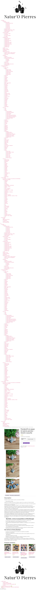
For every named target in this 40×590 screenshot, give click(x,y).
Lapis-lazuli (6, 121)
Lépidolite (6, 125)
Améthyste (6, 77)
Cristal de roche (7, 96)
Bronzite (6, 84)
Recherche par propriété (6, 179)
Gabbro (6, 102)
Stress (6, 212)
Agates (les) (6, 67)
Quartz (6, 150)
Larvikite (6, 123)
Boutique (3, 20)
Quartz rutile (8, 156)
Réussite (6, 210)
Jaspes (6, 110)
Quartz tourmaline (9, 157)
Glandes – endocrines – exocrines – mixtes (11, 195)
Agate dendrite (8, 74)
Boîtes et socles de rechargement (10, 53)
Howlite (6, 105)
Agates (6, 68)
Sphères (7, 61)
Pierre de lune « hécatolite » (9, 145)
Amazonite (6, 75)
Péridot (6, 143)
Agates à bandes (8, 70)
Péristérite (6, 144)
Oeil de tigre (6, 140)
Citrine (6, 92)
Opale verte (6, 142)
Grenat (6, 103)
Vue (5, 216)
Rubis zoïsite (6, 176)
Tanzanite (6, 170)
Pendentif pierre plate (8, 40)
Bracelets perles (7, 22)
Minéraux (4, 55)
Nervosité (6, 201)
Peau (5, 205)
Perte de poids (7, 206)
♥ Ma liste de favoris (6, 219)
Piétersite (6, 147)
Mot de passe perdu (6, 222)
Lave (5, 124)
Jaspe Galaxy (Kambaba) (10, 112)
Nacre (5, 130)
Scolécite (6, 163)
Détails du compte (6, 221)
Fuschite (6, 101)
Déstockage (5, 50)
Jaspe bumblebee (8, 111)
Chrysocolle (6, 90)
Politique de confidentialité (7, 583)
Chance (6, 187)
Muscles (6, 200)
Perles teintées (7, 31)
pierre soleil (6, 146)
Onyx (5, 138)
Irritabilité (6, 199)
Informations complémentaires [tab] (14, 495)
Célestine (6, 87)
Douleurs (6, 193)
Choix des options (24, 557)
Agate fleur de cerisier (9, 71)
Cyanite (6, 97)
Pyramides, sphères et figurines (9, 58)
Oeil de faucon (7, 139)
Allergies (6, 181)
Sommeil (6, 213)
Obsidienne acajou (9, 132)
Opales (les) (6, 141)
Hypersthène (6, 106)
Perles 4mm (8, 24)
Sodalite (6, 168)
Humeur (6, 197)
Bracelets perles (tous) (9, 23)
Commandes (5, 220)
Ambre (6, 76)
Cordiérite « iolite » (7, 94)
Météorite (6, 128)
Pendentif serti (7, 39)
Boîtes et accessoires (6, 51)
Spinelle (6, 169)
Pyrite (5, 149)
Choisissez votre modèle (23, 439)
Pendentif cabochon (8, 38)
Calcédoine (6, 85)
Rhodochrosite (7, 159)
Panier (4, 218)
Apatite (6, 79)
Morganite (6, 129)
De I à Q (4, 107)
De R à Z (4, 158)
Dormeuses (6, 34)
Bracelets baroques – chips (9, 30)
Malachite (6, 126)
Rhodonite (6, 161)
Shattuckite (6, 166)
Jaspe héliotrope (8, 113)
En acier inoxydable (8, 35)
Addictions (6, 180)
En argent (6, 36)
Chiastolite (6, 89)
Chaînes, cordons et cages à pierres (10, 52)
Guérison (6, 196)
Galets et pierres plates (8, 57)
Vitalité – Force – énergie (8, 215)
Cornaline (6, 95)
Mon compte (3, 217)
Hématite (6, 104)
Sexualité (6, 211)
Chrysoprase (6, 91)
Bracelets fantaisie (7, 28)
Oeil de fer (6, 137)
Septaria (6, 165)
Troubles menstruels (8, 214)
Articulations (6, 184)
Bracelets (4, 21)
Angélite (6, 78)
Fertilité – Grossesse (8, 194)
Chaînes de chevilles (6, 49)
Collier (4, 47)
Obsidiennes (6, 131)
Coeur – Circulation (7, 188)
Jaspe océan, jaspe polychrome (11, 115)
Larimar (6, 122)
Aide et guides (4, 177)
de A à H (4, 66)
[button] (4, 428)
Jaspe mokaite (8, 114)
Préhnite (6, 148)
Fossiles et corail (7, 93)
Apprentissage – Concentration (9, 185)
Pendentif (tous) (5, 37)
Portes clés (6, 54)
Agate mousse (8, 73)
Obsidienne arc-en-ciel (9, 133)
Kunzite (6, 119)
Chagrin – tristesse (7, 186)
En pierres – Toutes (7, 33)
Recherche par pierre (5, 65)
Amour (6, 182)
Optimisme (6, 203)
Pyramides (7, 60)
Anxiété (6, 183)
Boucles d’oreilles (5, 32)
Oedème (6, 202)
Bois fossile (6, 83)
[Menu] (0, 223)
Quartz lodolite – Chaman (10, 152)
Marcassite (6, 127)
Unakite (6, 174)
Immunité (6, 198)
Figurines (7, 59)
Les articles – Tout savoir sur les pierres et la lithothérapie (11, 178)
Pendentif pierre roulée (8, 42)
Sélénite (6, 164)
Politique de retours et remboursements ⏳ (9, 584)
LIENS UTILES (4, 581)
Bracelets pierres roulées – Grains (10, 29)
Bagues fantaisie (5, 48)
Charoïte (6, 88)
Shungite (6, 167)
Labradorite (6, 120)
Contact (4, 585)
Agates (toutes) (8, 69)
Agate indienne (8, 72)
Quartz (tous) (8, 151)
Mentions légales (5, 582)
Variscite (6, 175)
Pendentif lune (7, 46)
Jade (5, 108)
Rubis (5, 162)
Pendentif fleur (7, 41)
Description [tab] (7, 495)
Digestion (6, 192)
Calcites (6, 86)
